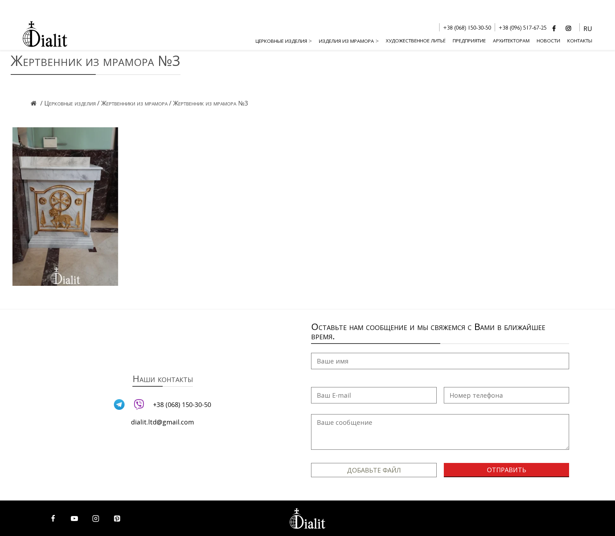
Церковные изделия (281, 41)
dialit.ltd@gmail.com (162, 422)
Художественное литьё (416, 40)
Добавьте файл (374, 470)
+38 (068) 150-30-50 (467, 28)
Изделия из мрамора (346, 41)
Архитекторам (511, 40)
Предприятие (469, 40)
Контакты (579, 40)
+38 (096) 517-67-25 (523, 28)
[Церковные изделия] (70, 113)
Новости (548, 40)
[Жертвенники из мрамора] (134, 113)
